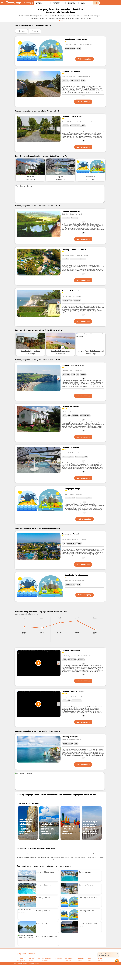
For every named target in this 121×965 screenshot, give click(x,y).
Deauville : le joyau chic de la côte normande (68, 830)
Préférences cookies (80, 959)
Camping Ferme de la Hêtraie (74, 250)
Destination (38, 2)
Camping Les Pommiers (71, 534)
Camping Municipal (70, 737)
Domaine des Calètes (71, 211)
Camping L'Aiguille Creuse (73, 691)
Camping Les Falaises (71, 71)
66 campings (91, 354)
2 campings (30, 179)
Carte (36, 31)
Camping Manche (86, 885)
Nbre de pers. (71, 2)
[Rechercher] (96, 2)
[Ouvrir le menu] (2, 2)
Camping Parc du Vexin (88, 898)
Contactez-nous (90, 959)
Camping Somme (43, 898)
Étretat (64, 739)
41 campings (60, 354)
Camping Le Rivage (72, 489)
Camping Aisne (85, 872)
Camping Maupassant (71, 406)
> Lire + (60, 21)
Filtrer (23, 31)
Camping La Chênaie (70, 447)
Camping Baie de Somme (60, 351)
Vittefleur (30, 177)
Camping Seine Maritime (30, 351)
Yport (60, 177)
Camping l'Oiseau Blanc (72, 116)
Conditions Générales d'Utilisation (44, 959)
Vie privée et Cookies (69, 959)
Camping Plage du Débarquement (90, 351)
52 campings (30, 354)
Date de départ (56, 2)
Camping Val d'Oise (86, 911)
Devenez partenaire (100, 959)
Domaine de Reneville (71, 291)
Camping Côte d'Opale (45, 872)
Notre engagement (21, 959)
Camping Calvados (43, 885)
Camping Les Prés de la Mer (73, 365)
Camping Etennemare (71, 650)
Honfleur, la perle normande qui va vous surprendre (47, 829)
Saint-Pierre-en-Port (71, 44)
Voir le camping (84, 59)
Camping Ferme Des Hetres (76, 39)
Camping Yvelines (43, 911)
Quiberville (90, 177)
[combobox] (43, 3)
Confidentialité (58, 958)
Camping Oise (41, 923)
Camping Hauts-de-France (46, 936)
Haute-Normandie (86, 44)
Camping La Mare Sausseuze (76, 575)
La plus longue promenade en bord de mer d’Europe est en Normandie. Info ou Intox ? (90, 828)
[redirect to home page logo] (13, 2)
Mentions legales (31, 959)
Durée (82, 2)
